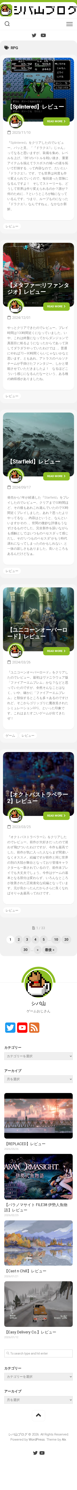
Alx (64, 1439)
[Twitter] (34, 35)
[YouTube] (42, 35)
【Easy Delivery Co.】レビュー (30, 1332)
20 (66, 940)
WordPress (37, 1439)
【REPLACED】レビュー (25, 1144)
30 (25, 950)
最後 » (49, 950)
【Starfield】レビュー (33, 461)
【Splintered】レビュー (35, 107)
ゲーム (10, 736)
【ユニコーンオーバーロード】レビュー (37, 633)
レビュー (12, 226)
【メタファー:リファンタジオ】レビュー (38, 288)
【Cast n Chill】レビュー (25, 1271)
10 (56, 940)
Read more (55, 121)
